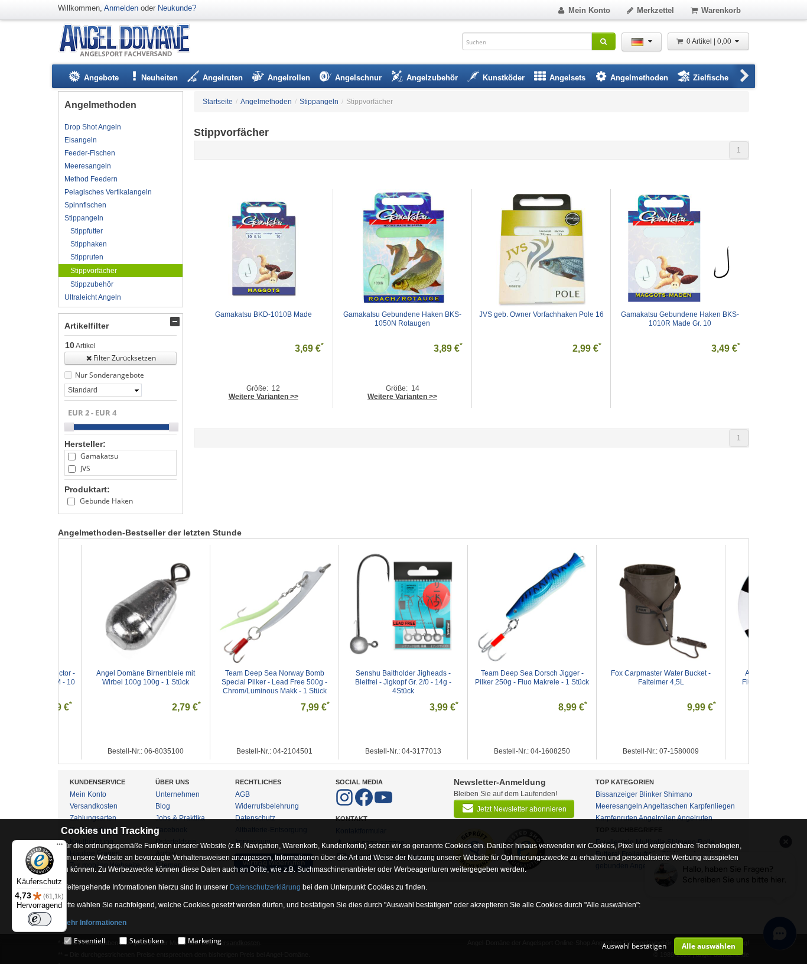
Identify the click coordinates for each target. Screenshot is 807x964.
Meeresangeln (87, 166)
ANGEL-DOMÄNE (130, 41)
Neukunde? (177, 8)
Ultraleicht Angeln (92, 297)
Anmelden (121, 8)
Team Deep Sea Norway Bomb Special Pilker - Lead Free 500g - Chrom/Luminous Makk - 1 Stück (275, 682)
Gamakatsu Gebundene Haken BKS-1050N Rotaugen (402, 318)
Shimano (677, 794)
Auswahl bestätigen (634, 946)
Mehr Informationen (93, 922)
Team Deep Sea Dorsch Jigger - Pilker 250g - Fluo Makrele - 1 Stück (532, 677)
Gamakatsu (99, 456)
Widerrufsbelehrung (267, 806)
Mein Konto (589, 10)
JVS (85, 468)
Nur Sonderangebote (109, 375)
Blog (162, 806)
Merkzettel (655, 10)
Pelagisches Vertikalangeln (108, 192)
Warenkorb (721, 10)
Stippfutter (86, 231)
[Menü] (60, 847)
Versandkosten (94, 806)
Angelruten (694, 818)
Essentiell (89, 941)
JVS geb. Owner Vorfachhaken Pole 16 (541, 314)
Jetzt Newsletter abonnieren (522, 809)
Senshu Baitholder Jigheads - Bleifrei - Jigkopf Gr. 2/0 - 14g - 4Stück (404, 682)
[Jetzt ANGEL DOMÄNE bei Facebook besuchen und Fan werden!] (345, 804)
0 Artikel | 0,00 (709, 41)
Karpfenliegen (712, 806)
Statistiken (146, 941)
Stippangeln (83, 218)
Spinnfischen (85, 205)
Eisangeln (80, 140)
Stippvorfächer (93, 271)
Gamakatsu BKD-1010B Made (263, 314)
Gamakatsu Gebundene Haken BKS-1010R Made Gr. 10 (680, 318)
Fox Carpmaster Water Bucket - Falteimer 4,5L (661, 677)
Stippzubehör (91, 284)
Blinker (650, 794)
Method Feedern (91, 179)
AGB (242, 794)
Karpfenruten (616, 818)
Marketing (205, 941)
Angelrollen (657, 818)
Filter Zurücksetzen (124, 358)
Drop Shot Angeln (92, 127)
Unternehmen (177, 794)
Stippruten (86, 257)
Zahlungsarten (93, 818)
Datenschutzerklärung (265, 887)
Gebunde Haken (106, 501)
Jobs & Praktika (180, 818)
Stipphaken (88, 244)
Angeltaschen (665, 806)
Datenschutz (255, 818)
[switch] (39, 919)
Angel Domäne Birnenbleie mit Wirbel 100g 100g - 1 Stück (146, 677)
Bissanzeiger (616, 794)
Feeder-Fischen (89, 153)
